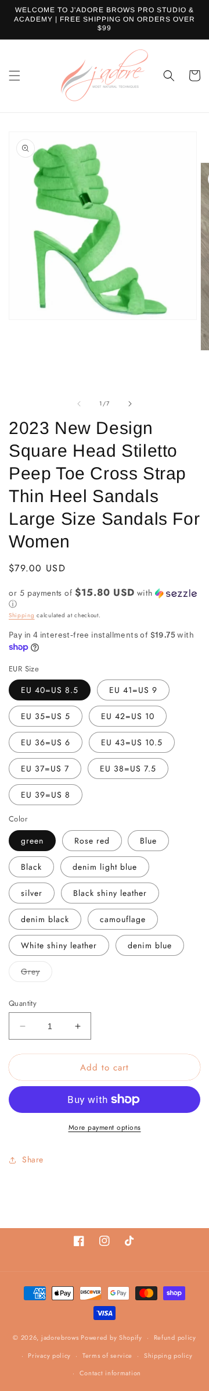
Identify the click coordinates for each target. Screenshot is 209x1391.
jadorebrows (60, 1337)
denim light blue (105, 867)
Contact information (110, 1373)
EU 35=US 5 (45, 716)
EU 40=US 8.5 (49, 690)
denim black (45, 919)
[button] (14, 75)
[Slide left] (79, 404)
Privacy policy (49, 1355)
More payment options (105, 1127)
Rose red (92, 840)
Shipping (22, 615)
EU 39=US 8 (45, 795)
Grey (36, 973)
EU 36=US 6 (45, 742)
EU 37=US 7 (45, 768)
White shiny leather (59, 945)
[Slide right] (130, 404)
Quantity (23, 1003)
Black (31, 867)
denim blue (150, 945)
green (32, 840)
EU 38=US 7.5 (128, 768)
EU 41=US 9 (133, 690)
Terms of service (107, 1355)
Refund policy (175, 1337)
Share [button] (33, 1159)
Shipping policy (168, 1355)
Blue (148, 840)
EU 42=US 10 (127, 716)
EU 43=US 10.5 (132, 742)
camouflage (123, 919)
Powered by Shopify (111, 1337)
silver (31, 893)
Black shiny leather (110, 893)
